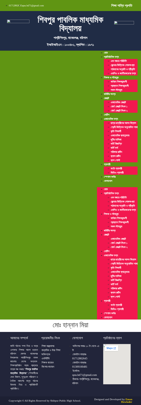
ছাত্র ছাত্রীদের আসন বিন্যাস (123, 123)
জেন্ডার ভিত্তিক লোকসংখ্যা (122, 65)
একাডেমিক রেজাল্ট (118, 102)
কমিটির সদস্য (110, 94)
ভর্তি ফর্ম (114, 147)
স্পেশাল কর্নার (110, 176)
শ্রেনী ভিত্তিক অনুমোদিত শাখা (124, 127)
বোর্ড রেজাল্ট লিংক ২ (119, 110)
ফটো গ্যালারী (116, 168)
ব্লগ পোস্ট (115, 160)
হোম (106, 52)
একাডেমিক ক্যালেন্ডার (120, 135)
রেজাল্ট (106, 98)
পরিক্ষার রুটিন (116, 151)
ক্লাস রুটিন (116, 156)
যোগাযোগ (108, 180)
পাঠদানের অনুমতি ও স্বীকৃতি (123, 69)
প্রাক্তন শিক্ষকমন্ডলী (120, 85)
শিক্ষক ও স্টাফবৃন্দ (111, 77)
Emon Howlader (126, 400)
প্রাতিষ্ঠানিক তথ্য (111, 56)
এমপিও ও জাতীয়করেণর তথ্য (123, 73)
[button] (117, 185)
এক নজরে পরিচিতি (119, 60)
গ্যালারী (107, 164)
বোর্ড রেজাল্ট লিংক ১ (119, 106)
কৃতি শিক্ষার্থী (116, 131)
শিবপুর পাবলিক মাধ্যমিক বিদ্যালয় (70, 24)
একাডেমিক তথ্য (111, 118)
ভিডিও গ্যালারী (117, 172)
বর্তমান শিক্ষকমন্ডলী (119, 81)
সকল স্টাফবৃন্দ (116, 89)
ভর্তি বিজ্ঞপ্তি (116, 143)
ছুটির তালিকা (116, 139)
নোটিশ (106, 114)
